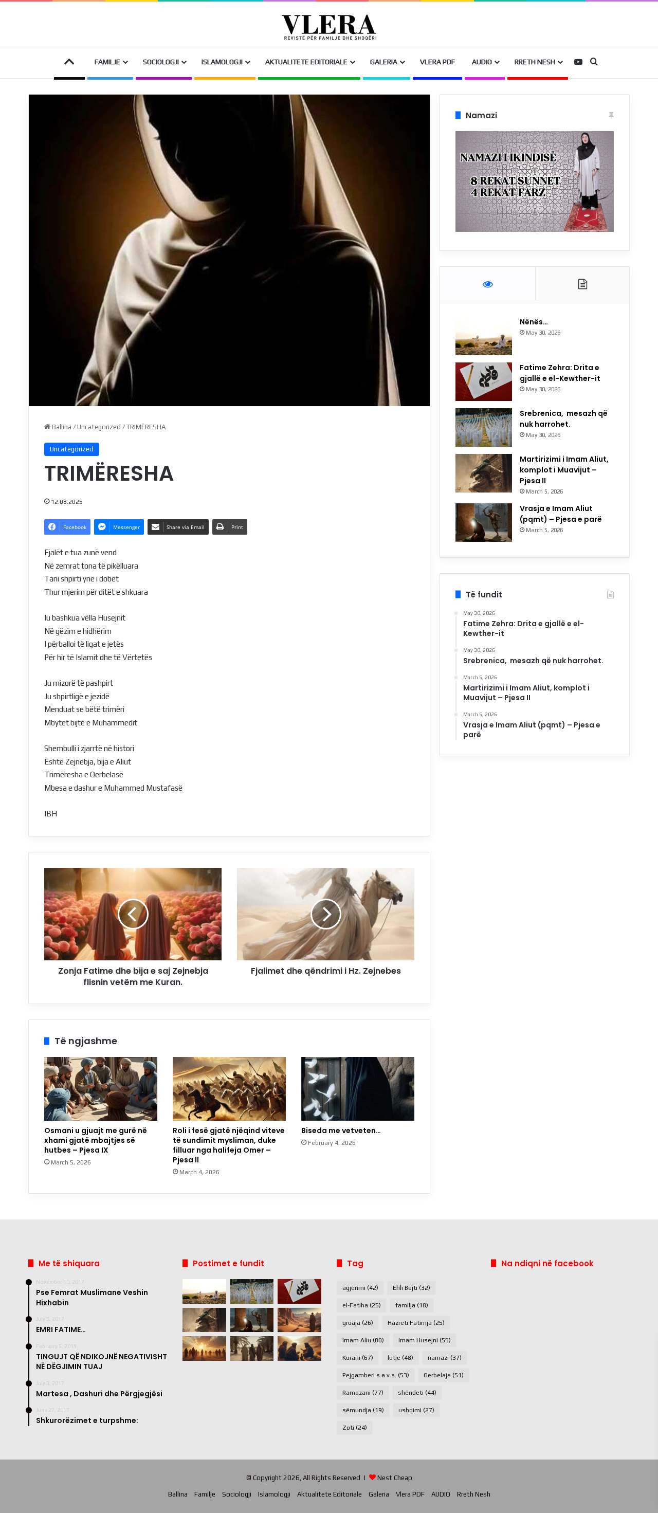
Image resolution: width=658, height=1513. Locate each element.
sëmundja (363, 1410)
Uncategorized (99, 427)
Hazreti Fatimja (416, 1322)
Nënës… (534, 322)
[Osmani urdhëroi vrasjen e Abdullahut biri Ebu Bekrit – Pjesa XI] (299, 1348)
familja (411, 1305)
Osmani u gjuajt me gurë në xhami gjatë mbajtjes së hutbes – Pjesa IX (95, 1140)
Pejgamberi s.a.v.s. (375, 1375)
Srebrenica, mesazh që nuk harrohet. (564, 418)
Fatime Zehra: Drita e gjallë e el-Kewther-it (561, 373)
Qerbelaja (444, 1375)
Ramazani (362, 1392)
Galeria (383, 62)
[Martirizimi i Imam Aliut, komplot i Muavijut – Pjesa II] (483, 473)
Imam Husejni (424, 1340)
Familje (107, 62)
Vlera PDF (437, 62)
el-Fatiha (361, 1305)
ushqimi (416, 1410)
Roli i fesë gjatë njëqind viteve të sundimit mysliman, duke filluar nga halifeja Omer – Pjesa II (229, 1145)
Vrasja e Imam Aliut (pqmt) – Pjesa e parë (561, 513)
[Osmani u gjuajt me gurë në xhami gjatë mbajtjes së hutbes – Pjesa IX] (100, 1089)
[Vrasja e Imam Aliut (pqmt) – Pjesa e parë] (483, 522)
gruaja (357, 1322)
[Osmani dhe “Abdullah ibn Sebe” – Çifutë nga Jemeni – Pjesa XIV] (299, 1320)
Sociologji (161, 62)
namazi (445, 1357)
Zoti (354, 1427)
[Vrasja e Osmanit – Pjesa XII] (252, 1348)
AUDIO (482, 62)
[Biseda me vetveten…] (357, 1089)
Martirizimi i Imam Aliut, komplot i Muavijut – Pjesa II (564, 470)
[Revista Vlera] (329, 27)
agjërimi (360, 1287)
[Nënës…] (483, 336)
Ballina (60, 427)
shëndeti (417, 1392)
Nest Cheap (394, 1478)
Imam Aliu (363, 1340)
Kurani (357, 1357)
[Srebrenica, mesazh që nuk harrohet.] (483, 427)
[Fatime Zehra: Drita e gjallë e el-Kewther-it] (483, 381)
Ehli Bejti (411, 1287)
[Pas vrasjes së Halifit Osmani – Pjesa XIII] (204, 1348)
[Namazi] (534, 229)
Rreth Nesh (535, 62)
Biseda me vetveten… (341, 1130)
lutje (400, 1357)
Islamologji (222, 62)
